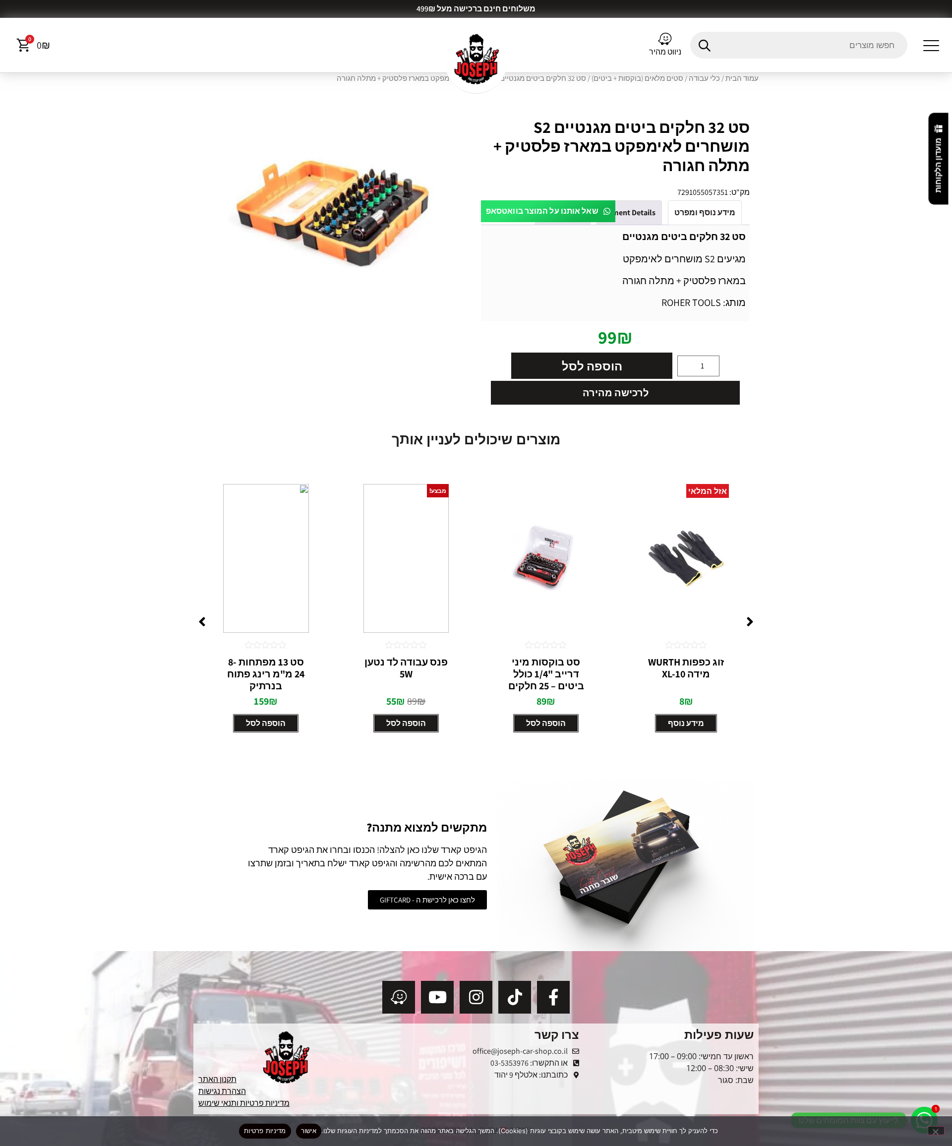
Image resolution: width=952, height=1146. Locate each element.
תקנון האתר (217, 1079)
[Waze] (398, 997)
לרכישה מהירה (616, 392)
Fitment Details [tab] (629, 212)
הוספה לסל (592, 366)
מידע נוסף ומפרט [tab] (704, 212)
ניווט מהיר (665, 52)
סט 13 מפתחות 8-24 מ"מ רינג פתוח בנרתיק (406, 674)
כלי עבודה (704, 78)
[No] (936, 1130)
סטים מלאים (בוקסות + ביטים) (637, 78)
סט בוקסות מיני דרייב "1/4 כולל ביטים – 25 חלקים (686, 674)
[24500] (336, 214)
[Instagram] (476, 997)
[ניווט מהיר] (665, 39)
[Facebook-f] (553, 997)
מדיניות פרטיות (265, 1131)
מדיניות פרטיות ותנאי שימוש (244, 1103)
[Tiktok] (514, 997)
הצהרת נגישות (222, 1091)
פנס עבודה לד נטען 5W (546, 668)
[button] (931, 45)
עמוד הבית (742, 78)
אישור (308, 1131)
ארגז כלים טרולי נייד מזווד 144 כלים (266, 668)
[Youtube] (437, 997)
